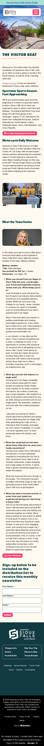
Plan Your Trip (30, 648)
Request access (9, 83)
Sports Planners (20, 666)
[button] (38, 206)
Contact (36, 717)
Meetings (8, 666)
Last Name (8, 596)
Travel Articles (31, 656)
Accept (30, 743)
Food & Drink (11, 656)
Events (8, 652)
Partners (19, 670)
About (11, 670)
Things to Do (11, 648)
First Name (8, 586)
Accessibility (30, 670)
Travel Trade (34, 666)
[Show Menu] (36, 12)
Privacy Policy (10, 717)
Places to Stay (30, 652)
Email (5, 605)
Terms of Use (24, 740)
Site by (17, 725)
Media (22, 720)
